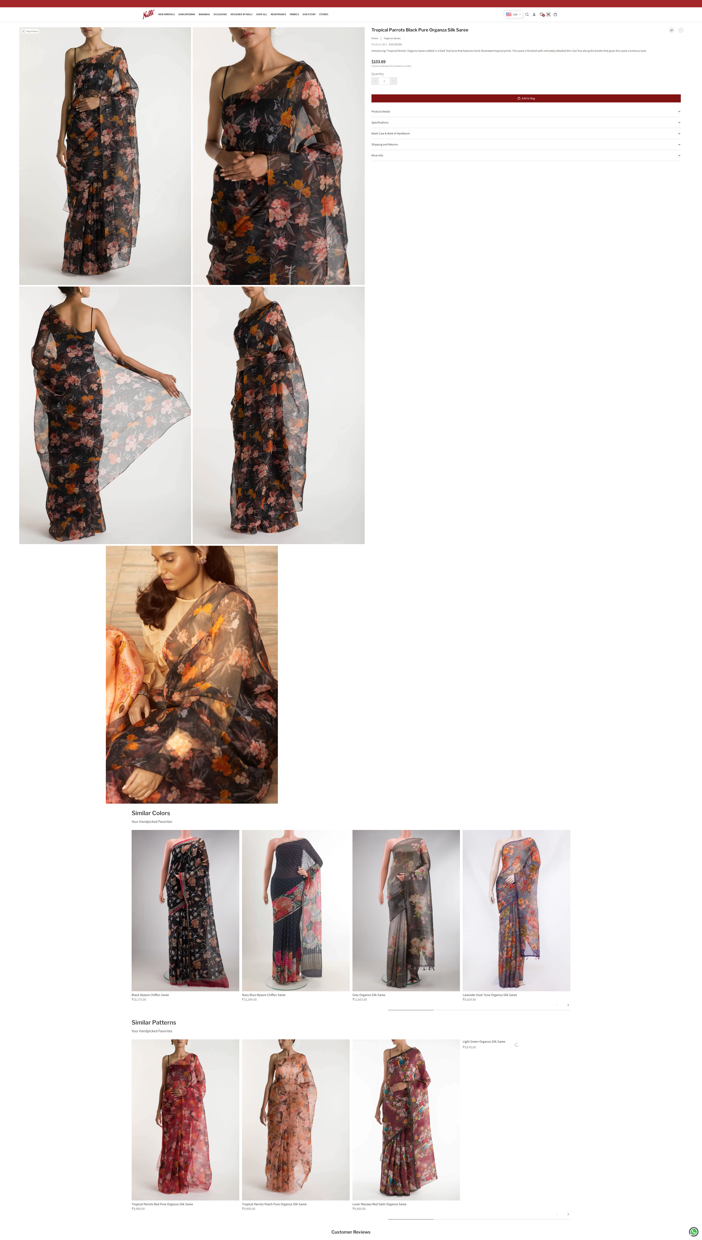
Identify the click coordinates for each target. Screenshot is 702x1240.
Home (374, 38)
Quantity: (377, 74)
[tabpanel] (185, 916)
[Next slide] (568, 1005)
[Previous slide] (557, 1005)
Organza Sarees (392, 38)
